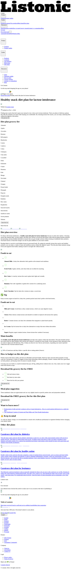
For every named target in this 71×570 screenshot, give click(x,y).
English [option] (6, 518)
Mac (19, 33)
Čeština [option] (6, 529)
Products (3, 23)
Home (2, 95)
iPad (8, 33)
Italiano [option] (6, 530)
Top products (14, 23)
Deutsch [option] (6, 521)
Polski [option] (6, 519)
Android (3, 33)
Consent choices (5, 565)
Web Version (7, 538)
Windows (15, 33)
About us (6, 548)
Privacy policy (8, 557)
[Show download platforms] (10, 32)
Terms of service (8, 559)
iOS (6, 33)
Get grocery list (5, 118)
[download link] (4, 513)
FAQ (5, 541)
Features (3, 18)
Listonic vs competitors (34, 28)
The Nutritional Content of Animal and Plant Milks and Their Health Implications (26, 412)
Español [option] (6, 522)
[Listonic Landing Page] (35, 11)
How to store (16, 28)
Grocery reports (24, 28)
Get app (3, 30)
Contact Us (7, 551)
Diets (2, 28)
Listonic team (10, 107)
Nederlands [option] (7, 524)
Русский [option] (6, 532)
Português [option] (7, 525)
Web (11, 33)
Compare (7, 23)
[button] (3, 36)
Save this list (4, 222)
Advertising (7, 550)
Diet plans (26, 23)
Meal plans (21, 23)
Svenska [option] (6, 527)
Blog (42, 28)
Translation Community (10, 542)
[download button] (5, 92)
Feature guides (9, 18)
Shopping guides (8, 28)
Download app (5, 32)
